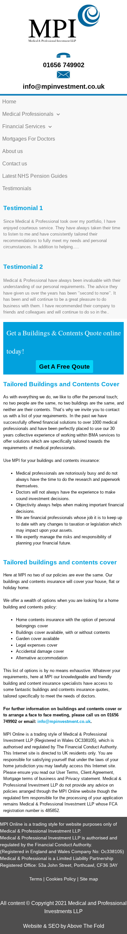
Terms (35, 878)
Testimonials (16, 188)
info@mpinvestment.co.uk (64, 86)
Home (9, 101)
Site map (89, 878)
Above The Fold (85, 926)
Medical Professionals (27, 114)
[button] (64, 366)
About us (12, 151)
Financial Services (23, 126)
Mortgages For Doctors (28, 139)
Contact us (14, 163)
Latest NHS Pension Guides (34, 176)
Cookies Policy (61, 878)
